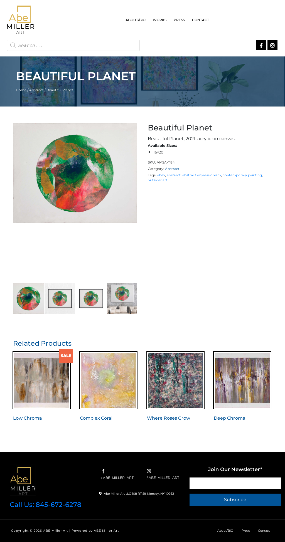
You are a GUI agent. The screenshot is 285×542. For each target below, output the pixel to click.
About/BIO (136, 20)
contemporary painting (242, 175)
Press (179, 20)
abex (161, 175)
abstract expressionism (201, 175)
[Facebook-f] (261, 45)
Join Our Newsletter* (235, 469)
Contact (200, 20)
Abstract (36, 90)
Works (159, 20)
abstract (174, 175)
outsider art (157, 180)
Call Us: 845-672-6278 (45, 505)
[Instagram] (272, 45)
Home (21, 90)
